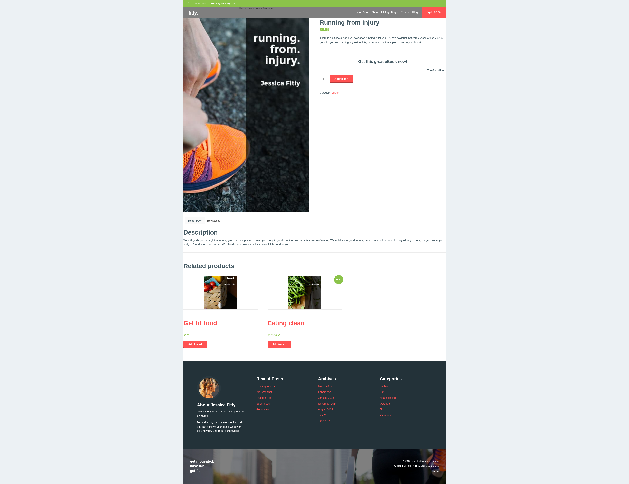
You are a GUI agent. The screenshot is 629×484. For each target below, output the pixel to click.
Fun (382, 392)
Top (434, 471)
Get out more (263, 409)
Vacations (385, 415)
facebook (414, 471)
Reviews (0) (214, 220)
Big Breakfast (264, 392)
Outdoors (385, 403)
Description (195, 220)
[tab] (195, 220)
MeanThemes (432, 461)
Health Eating (388, 397)
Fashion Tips (263, 397)
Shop (366, 12)
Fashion (384, 386)
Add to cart (341, 78)
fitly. (193, 13)
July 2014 (323, 415)
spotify (430, 471)
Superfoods (263, 403)
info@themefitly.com (224, 3)
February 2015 (326, 392)
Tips (382, 409)
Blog (415, 12)
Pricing (385, 12)
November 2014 (327, 403)
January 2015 (326, 397)
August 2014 (325, 409)
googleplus (425, 471)
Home (357, 12)
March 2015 (325, 386)
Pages (395, 12)
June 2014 (324, 421)
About (375, 12)
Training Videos (265, 386)
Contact (405, 12)
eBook (335, 92)
